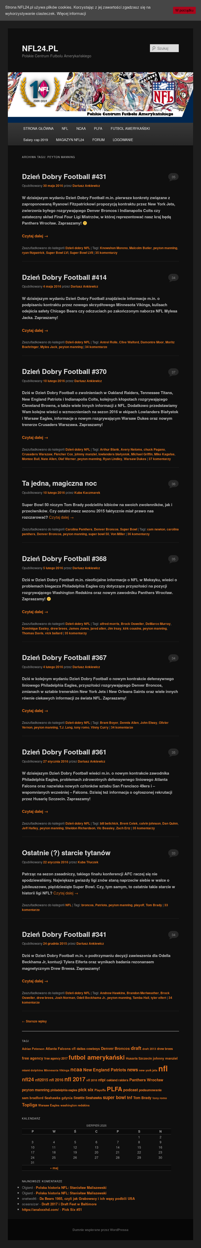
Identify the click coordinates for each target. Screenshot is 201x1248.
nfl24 (28, 1079)
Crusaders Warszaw (37, 454)
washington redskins (75, 1105)
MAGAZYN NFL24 (70, 139)
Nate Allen (49, 458)
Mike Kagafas (164, 454)
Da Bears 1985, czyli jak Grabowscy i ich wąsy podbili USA (87, 1198)
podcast (130, 1090)
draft (136, 1048)
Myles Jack (48, 346)
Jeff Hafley (30, 828)
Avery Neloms (131, 449)
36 (173, 483)
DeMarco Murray (158, 623)
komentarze (96, 346)
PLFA (98, 128)
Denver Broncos (106, 529)
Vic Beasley (106, 828)
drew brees (59, 628)
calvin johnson (150, 823)
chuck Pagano (154, 449)
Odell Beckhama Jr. (91, 997)
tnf (129, 1097)
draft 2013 (149, 1049)
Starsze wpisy (34, 1021)
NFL (65, 128)
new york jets (148, 1070)
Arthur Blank (109, 449)
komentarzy (106, 252)
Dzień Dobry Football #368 (64, 558)
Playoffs (100, 1090)
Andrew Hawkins (112, 992)
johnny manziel (86, 454)
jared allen (98, 628)
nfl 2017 (74, 1079)
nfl (163, 1068)
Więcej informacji (71, 13)
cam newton (156, 529)
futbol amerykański (97, 1057)
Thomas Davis (32, 633)
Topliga (29, 1104)
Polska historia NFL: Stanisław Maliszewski (71, 1187)
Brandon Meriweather (143, 992)
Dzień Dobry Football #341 (64, 934)
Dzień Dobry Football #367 (64, 657)
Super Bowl (128, 529)
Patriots (101, 905)
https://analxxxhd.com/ (40, 1209)
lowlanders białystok (114, 454)
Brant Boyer (109, 722)
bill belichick (109, 823)
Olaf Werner (67, 458)
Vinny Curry (100, 727)
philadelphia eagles (64, 1090)
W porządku (184, 10)
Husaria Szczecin (139, 1058)
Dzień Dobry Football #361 (64, 752)
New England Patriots (104, 1070)
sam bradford (32, 1097)
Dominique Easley (35, 628)
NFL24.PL (40, 48)
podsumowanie (150, 1090)
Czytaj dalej (35, 236)
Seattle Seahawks (88, 1097)
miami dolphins (32, 1070)
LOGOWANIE (123, 139)
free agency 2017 (56, 1058)
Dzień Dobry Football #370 (64, 371)
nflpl (101, 1079)
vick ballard (53, 633)
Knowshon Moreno (114, 247)
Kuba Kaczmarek (87, 492)
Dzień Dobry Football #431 (64, 176)
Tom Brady (154, 905)
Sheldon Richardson (80, 828)
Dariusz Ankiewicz (86, 185)
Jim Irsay (114, 628)
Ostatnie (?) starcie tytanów (66, 852)
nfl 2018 (91, 1080)
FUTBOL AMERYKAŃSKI (130, 128)
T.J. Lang (65, 727)
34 (173, 277)
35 (173, 176)
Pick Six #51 (72, 1209)
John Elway (148, 722)
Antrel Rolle (109, 342)
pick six (85, 1090)
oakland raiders (117, 1080)
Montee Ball (31, 458)
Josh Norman (65, 997)
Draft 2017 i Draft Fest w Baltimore (69, 1203)
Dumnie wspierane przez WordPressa (100, 1229)
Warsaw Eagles (48, 1105)
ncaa (76, 1069)
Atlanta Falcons (58, 1048)
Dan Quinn (170, 823)
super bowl (114, 1097)
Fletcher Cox (63, 454)
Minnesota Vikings (56, 1070)
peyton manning (165, 247)
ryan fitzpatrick (33, 252)
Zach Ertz (123, 828)
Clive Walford (129, 342)
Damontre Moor (152, 342)
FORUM (98, 139)
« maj (54, 1168)
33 (173, 852)
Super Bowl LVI (57, 252)
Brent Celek (129, 823)
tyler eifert (158, 997)
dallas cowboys (88, 1048)
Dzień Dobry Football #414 (64, 277)
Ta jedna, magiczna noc (59, 483)
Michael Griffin (142, 454)
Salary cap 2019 (35, 139)
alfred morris (109, 623)
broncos (87, 905)
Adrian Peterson (33, 1048)
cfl (74, 1048)
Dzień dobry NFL (77, 247)
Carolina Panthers (78, 529)
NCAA (81, 128)
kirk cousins (132, 628)
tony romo (81, 727)
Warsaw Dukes (135, 458)
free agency (32, 1058)
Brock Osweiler (132, 623)
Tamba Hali (141, 997)
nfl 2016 (56, 1080)
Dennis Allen (129, 722)
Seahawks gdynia (58, 1097)
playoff (139, 905)
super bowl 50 (98, 533)
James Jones (79, 628)
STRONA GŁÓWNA (38, 128)
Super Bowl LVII (81, 252)
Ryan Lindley (112, 458)
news (132, 1069)
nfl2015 (41, 1080)
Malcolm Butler (140, 247)
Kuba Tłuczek (88, 862)
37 (173, 372)
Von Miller (118, 533)
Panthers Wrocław (146, 1080)
